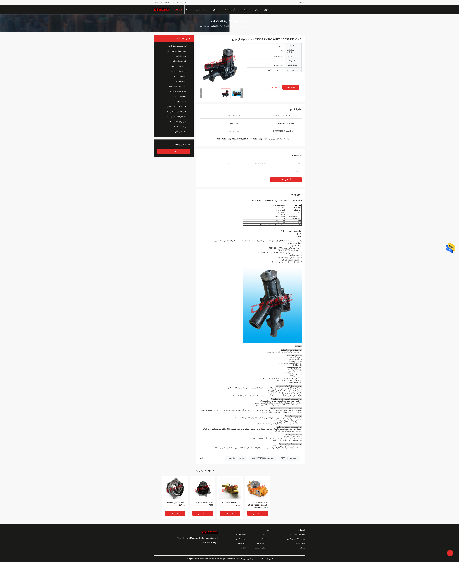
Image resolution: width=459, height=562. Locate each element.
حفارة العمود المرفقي (178, 66)
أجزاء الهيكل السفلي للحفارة (176, 106)
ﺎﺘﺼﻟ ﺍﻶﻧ (274, 87)
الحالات (263, 539)
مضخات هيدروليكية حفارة (177, 86)
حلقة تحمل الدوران (179, 96)
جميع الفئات (301, 548)
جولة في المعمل (241, 539)
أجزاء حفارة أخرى (180, 132)
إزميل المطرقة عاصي (178, 127)
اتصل (174, 151)
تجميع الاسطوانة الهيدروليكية (176, 111)
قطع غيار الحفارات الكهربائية (176, 116)
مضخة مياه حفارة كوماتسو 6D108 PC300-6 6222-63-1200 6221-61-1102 (258, 505)
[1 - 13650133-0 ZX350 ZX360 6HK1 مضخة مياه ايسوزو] (221, 65)
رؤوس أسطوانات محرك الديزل (175, 51)
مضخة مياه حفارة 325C (289, 458)
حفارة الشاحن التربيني (178, 71)
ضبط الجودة (242, 543)
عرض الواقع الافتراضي (201, 11)
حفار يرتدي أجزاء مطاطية (177, 121)
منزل (257, 26)
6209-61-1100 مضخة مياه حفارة (230, 504)
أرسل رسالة (286, 180)
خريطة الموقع (261, 543)
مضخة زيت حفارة (180, 76)
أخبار (263, 534)
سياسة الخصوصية (260, 548)
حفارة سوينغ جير (180, 101)
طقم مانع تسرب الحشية (178, 91)
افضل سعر (291, 87)
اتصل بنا (243, 548)
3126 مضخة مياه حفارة (236, 458)
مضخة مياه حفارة (248, 26)
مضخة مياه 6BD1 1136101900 (263, 458)
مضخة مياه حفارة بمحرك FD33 (204, 504)
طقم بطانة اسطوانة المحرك (176, 61)
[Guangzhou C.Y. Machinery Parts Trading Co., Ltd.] (161, 10)
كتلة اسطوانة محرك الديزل (177, 46)
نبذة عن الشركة (241, 534)
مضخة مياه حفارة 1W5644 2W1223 (176, 504)
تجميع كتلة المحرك (180, 56)
